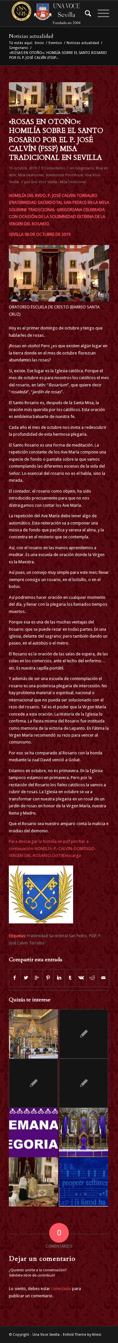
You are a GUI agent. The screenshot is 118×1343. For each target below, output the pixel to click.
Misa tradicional (31, 175)
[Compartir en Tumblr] (70, 977)
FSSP (92, 936)
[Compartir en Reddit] (92, 977)
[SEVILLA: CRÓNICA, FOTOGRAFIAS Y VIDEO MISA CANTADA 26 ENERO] (83, 1034)
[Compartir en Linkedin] (59, 977)
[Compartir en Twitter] (26, 977)
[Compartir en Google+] (37, 977)
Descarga (72, 855)
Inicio (39, 43)
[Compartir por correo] (103, 977)
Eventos (55, 43)
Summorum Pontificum (64, 175)
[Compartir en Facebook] (14, 977)
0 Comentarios (53, 168)
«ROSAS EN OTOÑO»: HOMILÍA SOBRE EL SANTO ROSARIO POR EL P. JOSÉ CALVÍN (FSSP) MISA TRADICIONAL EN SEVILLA (56, 139)
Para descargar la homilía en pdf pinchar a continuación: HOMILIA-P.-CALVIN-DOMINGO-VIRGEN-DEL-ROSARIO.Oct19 (52, 848)
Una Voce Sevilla (46, 1334)
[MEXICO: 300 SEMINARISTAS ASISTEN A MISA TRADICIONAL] (33, 1083)
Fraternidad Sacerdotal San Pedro (57, 936)
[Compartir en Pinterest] (48, 977)
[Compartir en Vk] (81, 977)
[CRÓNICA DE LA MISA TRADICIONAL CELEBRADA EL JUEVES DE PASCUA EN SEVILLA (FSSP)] (33, 1182)
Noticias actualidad (31, 36)
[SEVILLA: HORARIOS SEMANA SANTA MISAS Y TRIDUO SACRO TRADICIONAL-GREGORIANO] (83, 1132)
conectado (61, 1288)
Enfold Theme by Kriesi (82, 1334)
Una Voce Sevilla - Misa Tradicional (58, 182)
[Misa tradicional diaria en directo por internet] (83, 1083)
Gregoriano (18, 48)
